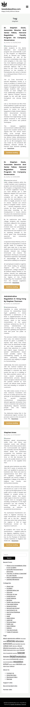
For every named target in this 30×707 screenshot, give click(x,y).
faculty (21, 648)
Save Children (11, 626)
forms (14, 650)
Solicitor (9, 628)
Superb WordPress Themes (18, 704)
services (19, 664)
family (5, 650)
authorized (7, 644)
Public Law (9, 624)
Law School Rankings (13, 612)
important (14, 653)
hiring (4, 653)
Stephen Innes (10, 432)
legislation (21, 656)
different (19, 646)
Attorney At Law (11, 594)
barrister (18, 644)
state (4, 666)
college (5, 646)
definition (14, 646)
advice (18, 638)
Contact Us (10, 673)
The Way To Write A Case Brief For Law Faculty (16, 574)
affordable (23, 638)
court (10, 646)
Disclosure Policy (11, 677)
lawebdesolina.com (11, 9)
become (22, 644)
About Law (9, 586)
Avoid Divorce (11, 596)
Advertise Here (11, 675)
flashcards (10, 650)
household (9, 653)
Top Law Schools (11, 630)
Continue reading (12, 152)
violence (12, 666)
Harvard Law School (12, 608)
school (5, 664)
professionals (14, 659)
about (5, 638)
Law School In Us (11, 610)
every (17, 648)
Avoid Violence (11, 598)
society (24, 664)
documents (12, 648)
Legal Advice (10, 618)
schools (10, 664)
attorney (11, 640)
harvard (22, 650)
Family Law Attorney (13, 602)
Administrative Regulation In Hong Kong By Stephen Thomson (15, 298)
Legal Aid (9, 620)
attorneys (20, 641)
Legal (8, 616)
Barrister (9, 600)
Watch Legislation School (14, 577)
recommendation (8, 662)
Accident (9, 588)
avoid (13, 644)
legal (13, 656)
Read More (11, 148)
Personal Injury (11, 622)
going (18, 650)
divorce (6, 648)
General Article (11, 606)
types (7, 666)
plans (4, 659)
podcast (8, 659)
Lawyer (8, 614)
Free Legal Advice (12, 604)
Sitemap (9, 679)
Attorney (9, 592)
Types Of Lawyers (12, 632)
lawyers (6, 656)
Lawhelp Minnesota (12, 579)
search (14, 664)
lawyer (21, 652)
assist (4, 641)
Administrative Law (12, 590)
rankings (21, 659)
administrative (11, 638)
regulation (18, 661)
